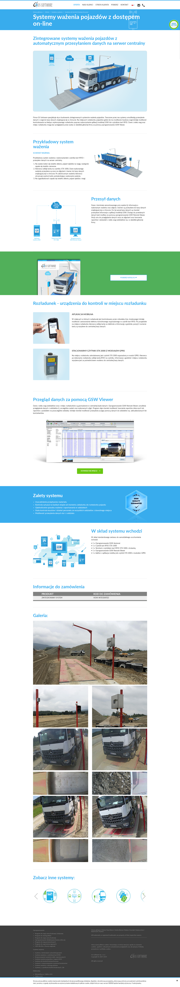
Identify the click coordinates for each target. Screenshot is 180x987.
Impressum (94, 931)
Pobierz (114, 5)
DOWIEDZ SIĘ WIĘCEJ (89, 471)
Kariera (101, 931)
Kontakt (124, 5)
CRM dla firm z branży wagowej (45, 946)
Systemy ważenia (57, 12)
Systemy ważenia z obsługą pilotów (46, 965)
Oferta (76, 5)
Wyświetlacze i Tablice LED (43, 974)
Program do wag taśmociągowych (46, 944)
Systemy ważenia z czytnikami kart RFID (48, 955)
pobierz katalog (127, 278)
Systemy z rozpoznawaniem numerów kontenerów (51, 963)
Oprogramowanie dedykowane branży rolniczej (50, 940)
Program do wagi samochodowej (45, 938)
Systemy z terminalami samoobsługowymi (48, 952)
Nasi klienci (87, 5)
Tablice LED (39, 976)
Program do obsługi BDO (43, 935)
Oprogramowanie (38, 930)
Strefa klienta (102, 5)
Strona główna (37, 12)
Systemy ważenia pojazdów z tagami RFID (48, 959)
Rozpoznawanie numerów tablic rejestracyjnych (50, 957)
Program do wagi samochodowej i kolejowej (49, 933)
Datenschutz (140, 930)
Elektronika (36, 971)
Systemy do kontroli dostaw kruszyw (46, 961)
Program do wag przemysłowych (45, 942)
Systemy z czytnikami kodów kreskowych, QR (49, 967)
